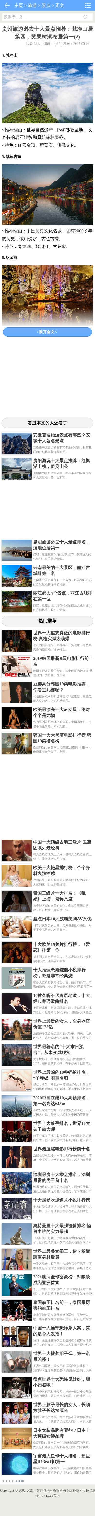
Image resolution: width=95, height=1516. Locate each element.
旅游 (32, 5)
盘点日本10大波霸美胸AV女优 (62, 918)
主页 (18, 5)
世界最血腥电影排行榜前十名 (61, 1148)
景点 (46, 5)
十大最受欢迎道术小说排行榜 (61, 1200)
